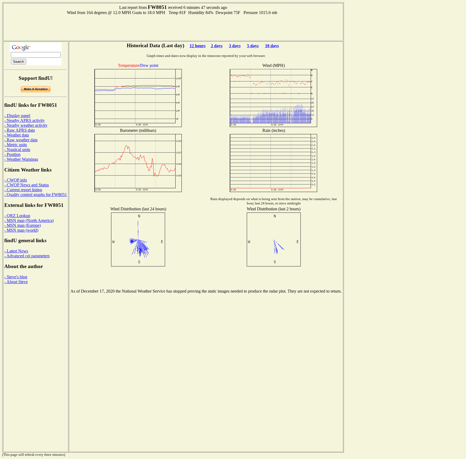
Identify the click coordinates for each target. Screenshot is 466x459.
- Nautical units (17, 149)
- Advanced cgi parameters (27, 256)
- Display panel (17, 115)
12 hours (197, 45)
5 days (253, 45)
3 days (235, 45)
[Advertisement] (173, 27)
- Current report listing (23, 189)
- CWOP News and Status (26, 185)
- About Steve (16, 281)
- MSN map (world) (21, 230)
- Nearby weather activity (25, 125)
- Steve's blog (15, 277)
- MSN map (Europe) (22, 225)
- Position (12, 154)
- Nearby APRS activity (24, 120)
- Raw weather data (20, 140)
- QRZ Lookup (17, 215)
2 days (216, 45)
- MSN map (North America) (29, 220)
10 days (272, 45)
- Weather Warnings (21, 159)
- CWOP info (15, 180)
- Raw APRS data (19, 130)
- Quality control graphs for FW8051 (35, 194)
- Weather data (16, 135)
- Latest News (16, 251)
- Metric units (15, 144)
